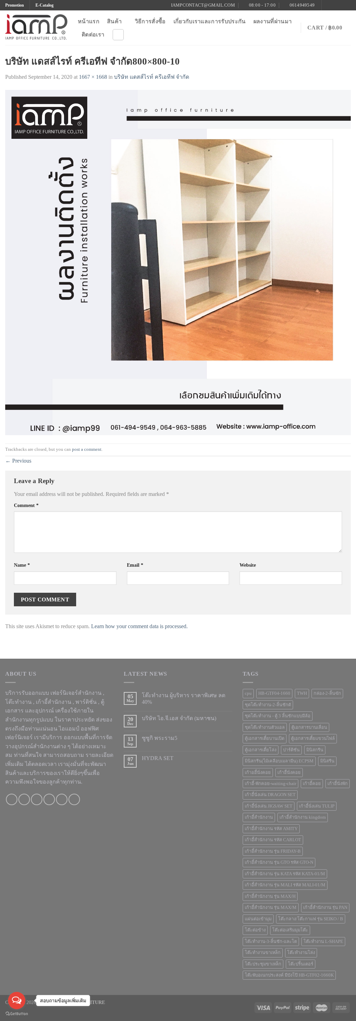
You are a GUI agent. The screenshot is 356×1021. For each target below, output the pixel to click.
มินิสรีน (327, 761)
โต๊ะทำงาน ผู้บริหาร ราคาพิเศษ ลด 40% (183, 698)
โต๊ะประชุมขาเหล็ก (263, 964)
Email (135, 565)
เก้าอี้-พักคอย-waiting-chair (270, 783)
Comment (26, 505)
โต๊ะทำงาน (18, 702)
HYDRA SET (157, 758)
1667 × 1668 (93, 77)
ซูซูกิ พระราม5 (159, 738)
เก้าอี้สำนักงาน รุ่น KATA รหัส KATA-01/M (285, 873)
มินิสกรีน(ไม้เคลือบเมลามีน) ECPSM (279, 761)
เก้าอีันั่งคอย (289, 772)
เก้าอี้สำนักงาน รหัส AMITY (271, 828)
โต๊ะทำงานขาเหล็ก (263, 952)
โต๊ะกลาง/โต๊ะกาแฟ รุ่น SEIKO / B (310, 919)
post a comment (87, 449)
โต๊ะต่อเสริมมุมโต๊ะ (290, 930)
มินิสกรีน (314, 750)
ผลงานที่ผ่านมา (272, 21)
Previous (18, 461)
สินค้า (114, 21)
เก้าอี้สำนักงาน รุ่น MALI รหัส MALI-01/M (285, 885)
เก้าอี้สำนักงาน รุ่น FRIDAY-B (273, 851)
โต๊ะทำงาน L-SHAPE (323, 941)
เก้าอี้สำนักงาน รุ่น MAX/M (271, 907)
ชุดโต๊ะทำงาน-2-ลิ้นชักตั (268, 704)
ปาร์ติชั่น (291, 750)
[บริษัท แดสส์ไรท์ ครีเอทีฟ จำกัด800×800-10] (178, 262)
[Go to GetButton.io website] (17, 1014)
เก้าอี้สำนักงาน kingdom (303, 817)
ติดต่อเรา (93, 34)
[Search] (118, 34)
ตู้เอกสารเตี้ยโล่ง (260, 750)
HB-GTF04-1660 (274, 693)
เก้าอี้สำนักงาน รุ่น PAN (325, 907)
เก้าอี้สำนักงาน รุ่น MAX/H (270, 896)
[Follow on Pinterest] (347, 5)
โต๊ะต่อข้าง (255, 930)
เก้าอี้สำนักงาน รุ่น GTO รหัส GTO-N (279, 862)
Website (248, 565)
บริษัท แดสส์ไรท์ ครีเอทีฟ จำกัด (151, 77)
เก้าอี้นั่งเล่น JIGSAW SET (268, 806)
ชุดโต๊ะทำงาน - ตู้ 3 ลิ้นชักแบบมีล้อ (277, 716)
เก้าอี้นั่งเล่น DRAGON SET (270, 794)
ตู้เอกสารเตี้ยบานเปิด (264, 738)
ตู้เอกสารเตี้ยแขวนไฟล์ (313, 738)
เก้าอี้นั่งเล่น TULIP (316, 806)
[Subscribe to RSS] (74, 799)
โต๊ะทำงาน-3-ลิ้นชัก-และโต (271, 941)
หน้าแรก (88, 21)
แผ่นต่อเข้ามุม (258, 919)
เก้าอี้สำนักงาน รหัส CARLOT (273, 839)
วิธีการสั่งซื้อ (150, 21)
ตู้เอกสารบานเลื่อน (309, 727)
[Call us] (49, 799)
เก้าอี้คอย (312, 783)
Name (22, 565)
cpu (248, 693)
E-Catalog (44, 5)
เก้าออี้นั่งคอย (258, 772)
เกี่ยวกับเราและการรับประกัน (209, 21)
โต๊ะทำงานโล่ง (301, 952)
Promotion (14, 5)
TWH (302, 693)
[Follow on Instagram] (334, 5)
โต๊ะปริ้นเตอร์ (300, 964)
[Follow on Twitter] (341, 5)
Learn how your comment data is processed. (139, 626)
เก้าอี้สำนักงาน (259, 817)
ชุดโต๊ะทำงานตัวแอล (265, 727)
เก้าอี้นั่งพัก (337, 783)
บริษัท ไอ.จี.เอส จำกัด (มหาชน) (179, 718)
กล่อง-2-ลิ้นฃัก (327, 693)
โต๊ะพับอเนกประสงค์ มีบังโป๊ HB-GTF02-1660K (289, 975)
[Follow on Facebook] (327, 5)
